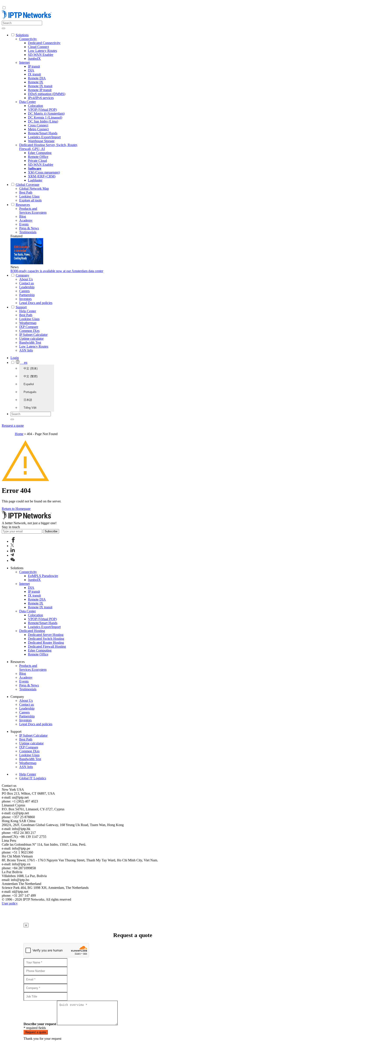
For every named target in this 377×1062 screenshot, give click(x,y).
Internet (24, 62)
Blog (22, 216)
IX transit (34, 74)
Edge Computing (39, 153)
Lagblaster (35, 180)
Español (29, 384)
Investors (25, 299)
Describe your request (40, 1024)
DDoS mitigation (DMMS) (46, 94)
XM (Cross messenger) (44, 172)
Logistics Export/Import (44, 137)
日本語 (28, 399)
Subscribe (51, 531)
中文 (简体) (31, 368)
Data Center (27, 102)
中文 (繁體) (31, 376)
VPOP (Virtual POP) (42, 109)
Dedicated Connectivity (44, 43)
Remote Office (38, 157)
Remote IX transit (40, 86)
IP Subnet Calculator (33, 334)
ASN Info (26, 350)
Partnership (27, 295)
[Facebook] (13, 541)
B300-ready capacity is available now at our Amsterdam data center (56, 271)
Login (14, 358)
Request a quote (13, 425)
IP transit (34, 66)
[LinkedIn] (12, 551)
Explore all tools (30, 200)
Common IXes (29, 331)
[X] (12, 546)
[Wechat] (12, 560)
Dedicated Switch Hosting (46, 638)
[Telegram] (12, 555)
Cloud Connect (38, 47)
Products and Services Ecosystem (32, 210)
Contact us (26, 283)
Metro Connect (38, 129)
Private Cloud (37, 160)
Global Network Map (34, 188)
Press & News (29, 228)
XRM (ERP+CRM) (41, 176)
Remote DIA (37, 78)
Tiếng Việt (30, 407)
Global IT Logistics (32, 778)
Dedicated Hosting (32, 631)
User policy (10, 903)
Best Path (25, 192)
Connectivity (28, 39)
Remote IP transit (39, 90)
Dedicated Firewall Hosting (47, 646)
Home (19, 434)
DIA (31, 70)
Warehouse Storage (41, 141)
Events (24, 224)
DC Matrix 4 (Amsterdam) (46, 113)
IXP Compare (28, 327)
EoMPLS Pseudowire (43, 576)
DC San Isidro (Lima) (43, 121)
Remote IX (35, 82)
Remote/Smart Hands (42, 133)
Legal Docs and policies (35, 303)
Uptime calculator (31, 338)
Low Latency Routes (42, 51)
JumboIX (34, 58)
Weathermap (27, 323)
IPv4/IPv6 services (41, 98)
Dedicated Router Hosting (46, 642)
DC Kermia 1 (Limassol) (45, 117)
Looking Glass (29, 196)
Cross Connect (38, 125)
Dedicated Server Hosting (45, 635)
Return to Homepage (16, 509)
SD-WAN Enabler (40, 54)
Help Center (27, 311)
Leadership (26, 287)
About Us (26, 279)
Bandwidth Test (30, 342)
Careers (24, 291)
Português (30, 392)
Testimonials (27, 232)
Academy (26, 220)
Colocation (35, 106)
